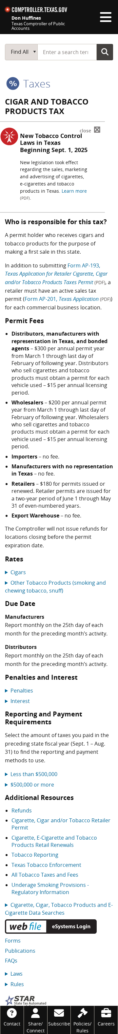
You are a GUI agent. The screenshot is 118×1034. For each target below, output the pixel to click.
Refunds (21, 810)
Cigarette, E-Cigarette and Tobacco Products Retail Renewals (54, 841)
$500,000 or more (32, 784)
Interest (20, 701)
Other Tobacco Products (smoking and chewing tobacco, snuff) (55, 586)
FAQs (11, 960)
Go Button (105, 52)
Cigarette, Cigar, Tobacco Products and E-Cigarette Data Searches (59, 908)
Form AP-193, (56, 274)
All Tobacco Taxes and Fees (44, 874)
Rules (17, 984)
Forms (13, 940)
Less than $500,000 (33, 774)
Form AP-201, (68, 298)
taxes (35, 83)
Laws (16, 973)
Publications (20, 950)
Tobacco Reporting (34, 854)
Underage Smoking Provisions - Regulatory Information (50, 888)
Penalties (21, 690)
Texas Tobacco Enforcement (46, 864)
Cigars (18, 572)
